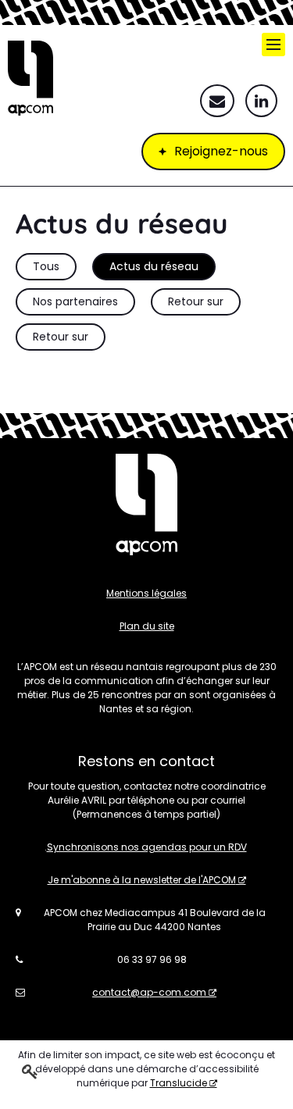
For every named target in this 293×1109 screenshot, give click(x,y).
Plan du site (147, 626)
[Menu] (273, 44)
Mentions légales (146, 593)
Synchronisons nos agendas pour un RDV (147, 847)
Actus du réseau (153, 266)
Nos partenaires (75, 301)
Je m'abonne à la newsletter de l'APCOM (142, 879)
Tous (46, 266)
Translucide (178, 1082)
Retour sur (195, 301)
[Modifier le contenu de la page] (30, 1071)
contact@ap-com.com (149, 992)
